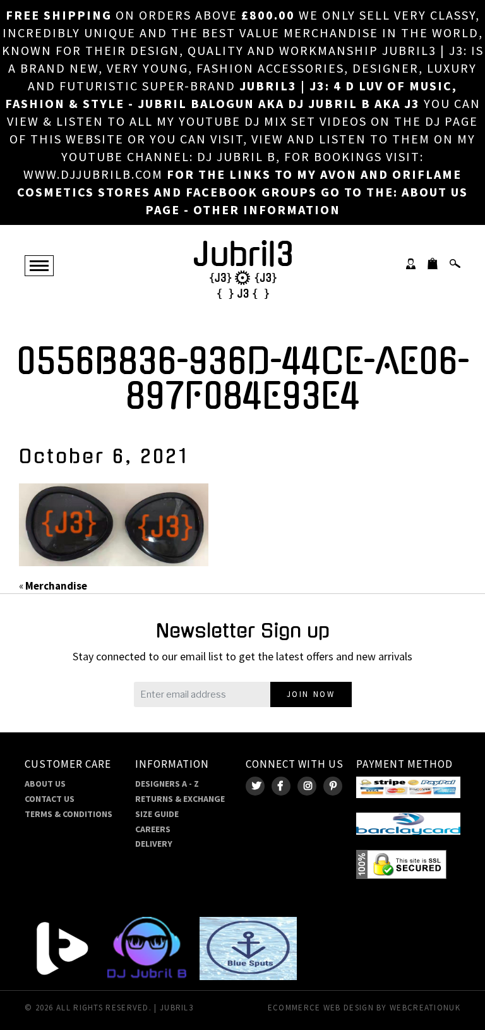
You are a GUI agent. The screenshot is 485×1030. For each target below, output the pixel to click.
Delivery (153, 843)
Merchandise (56, 586)
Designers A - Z (167, 783)
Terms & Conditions (68, 814)
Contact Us (50, 798)
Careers (153, 829)
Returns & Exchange (180, 798)
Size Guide (157, 814)
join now (311, 694)
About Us (45, 783)
